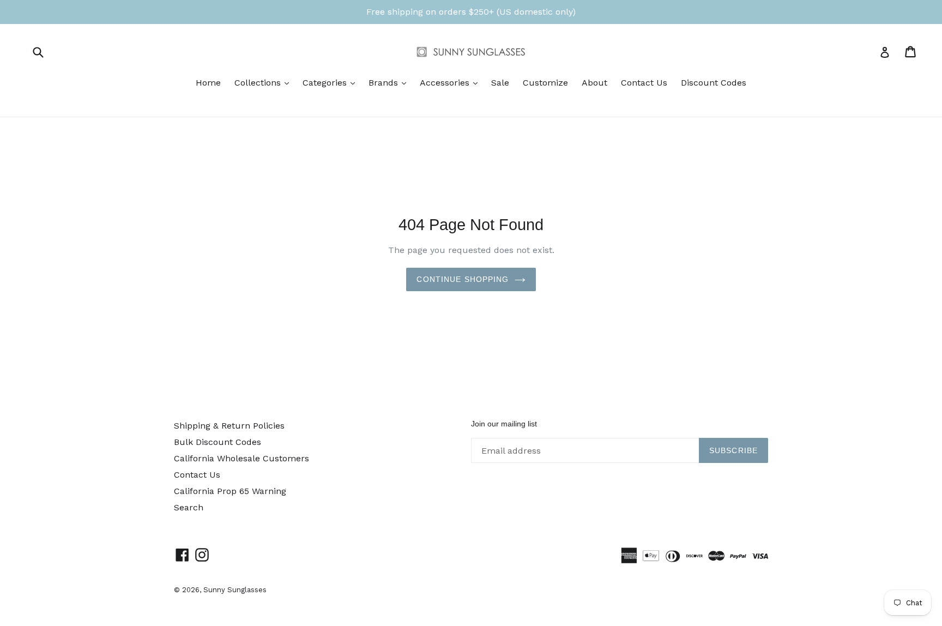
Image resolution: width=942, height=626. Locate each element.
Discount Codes (713, 82)
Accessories (451, 82)
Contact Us (644, 82)
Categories (331, 82)
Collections (264, 82)
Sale (500, 82)
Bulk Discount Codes (217, 442)
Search (188, 507)
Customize (545, 82)
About (594, 82)
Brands (390, 82)
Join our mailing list (504, 423)
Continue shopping (462, 279)
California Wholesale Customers (241, 458)
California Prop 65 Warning (230, 491)
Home (208, 82)
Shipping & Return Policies (229, 425)
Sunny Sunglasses (235, 590)
